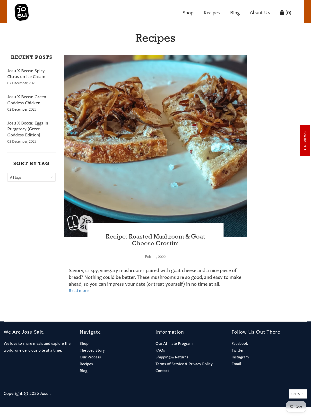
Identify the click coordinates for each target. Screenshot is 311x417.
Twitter (238, 349)
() (287, 12)
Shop (188, 12)
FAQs (160, 349)
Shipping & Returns (172, 356)
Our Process (90, 356)
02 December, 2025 (21, 82)
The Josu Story (92, 349)
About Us (260, 11)
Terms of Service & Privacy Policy (184, 363)
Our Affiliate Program (174, 343)
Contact (162, 370)
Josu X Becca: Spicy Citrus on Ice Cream (26, 73)
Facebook (240, 343)
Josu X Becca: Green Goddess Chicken (26, 99)
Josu (44, 393)
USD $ (295, 394)
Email (236, 363)
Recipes (212, 12)
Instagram (240, 356)
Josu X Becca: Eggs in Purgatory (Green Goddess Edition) (27, 128)
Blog (235, 12)
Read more (79, 290)
